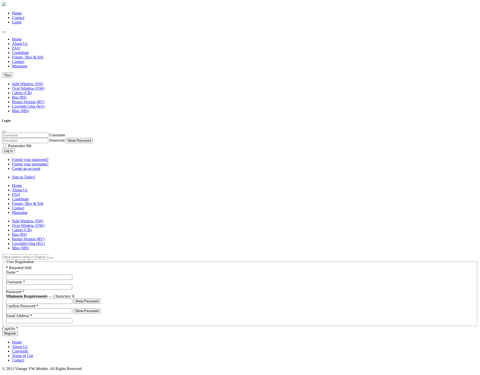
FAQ (16, 48)
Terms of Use (22, 356)
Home (17, 13)
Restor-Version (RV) (28, 102)
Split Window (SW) (27, 84)
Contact (18, 17)
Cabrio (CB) (22, 93)
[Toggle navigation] (4, 32)
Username (57, 135)
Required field (19, 268)
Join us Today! (23, 177)
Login (17, 22)
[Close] (4, 131)
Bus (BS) (19, 97)
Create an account (26, 168)
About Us (20, 43)
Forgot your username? (30, 164)
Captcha (10, 328)
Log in (8, 151)
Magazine (20, 66)
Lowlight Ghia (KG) (28, 106)
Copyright (20, 351)
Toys (7, 75)
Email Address (19, 316)
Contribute (20, 52)
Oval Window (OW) (28, 88)
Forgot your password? (30, 159)
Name (12, 272)
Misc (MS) (20, 111)
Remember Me (19, 146)
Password (56, 140)
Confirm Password (22, 306)
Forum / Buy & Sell (27, 57)
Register (10, 333)
